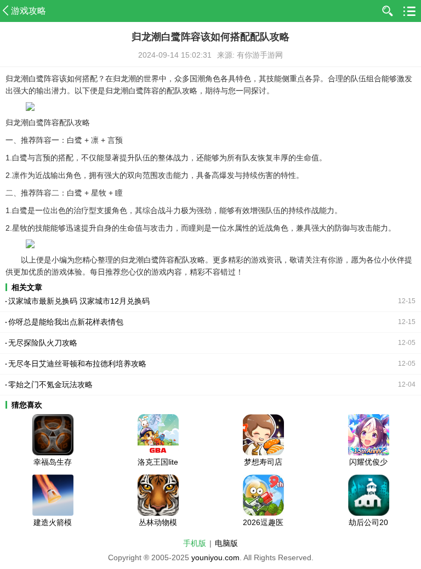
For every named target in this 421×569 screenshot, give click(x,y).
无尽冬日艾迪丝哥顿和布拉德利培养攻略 (77, 363)
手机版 (194, 543)
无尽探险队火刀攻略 (42, 342)
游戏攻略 (28, 10)
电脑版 (226, 543)
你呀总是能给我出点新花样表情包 (65, 321)
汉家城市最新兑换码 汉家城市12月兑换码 (79, 301)
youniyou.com (215, 557)
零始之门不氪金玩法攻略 (50, 384)
